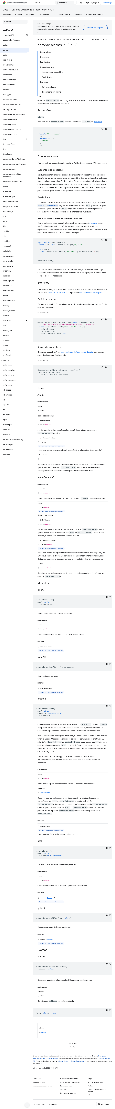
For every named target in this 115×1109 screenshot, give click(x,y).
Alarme (49, 898)
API (52, 9)
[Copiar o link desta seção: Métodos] (51, 583)
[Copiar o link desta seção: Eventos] (49, 950)
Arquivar (63, 1089)
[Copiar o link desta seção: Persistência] (52, 197)
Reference (41, 9)
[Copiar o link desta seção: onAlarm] (48, 956)
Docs (5, 9)
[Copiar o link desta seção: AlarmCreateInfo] (57, 477)
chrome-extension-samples (90, 292)
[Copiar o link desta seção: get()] (44, 841)
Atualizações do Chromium (70, 1082)
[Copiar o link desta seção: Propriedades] (50, 401)
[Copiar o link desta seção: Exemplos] (51, 283)
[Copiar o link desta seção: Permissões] (54, 110)
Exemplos (78, 15)
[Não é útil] (106, 39)
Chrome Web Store (93, 15)
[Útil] (102, 39)
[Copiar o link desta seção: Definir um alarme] (58, 299)
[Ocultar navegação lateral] (27, 1105)
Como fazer (44, 15)
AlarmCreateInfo (45, 792)
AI (54, 15)
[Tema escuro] (102, 129)
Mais (36, 3)
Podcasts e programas (68, 1093)
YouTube (91, 1086)
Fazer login (107, 3)
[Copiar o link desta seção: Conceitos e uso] (60, 156)
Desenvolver (31, 15)
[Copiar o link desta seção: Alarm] (46, 395)
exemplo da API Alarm (57, 292)
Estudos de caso (66, 1086)
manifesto (98, 122)
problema (93, 223)
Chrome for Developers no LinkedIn (97, 1090)
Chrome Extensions (22, 9)
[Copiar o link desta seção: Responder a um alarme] (64, 347)
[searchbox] (15, 22)
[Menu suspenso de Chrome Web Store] (103, 14)
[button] (14, 360)
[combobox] (66, 3)
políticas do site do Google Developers (71, 1061)
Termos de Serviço (39, 1104)
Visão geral (7, 15)
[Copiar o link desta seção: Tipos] (46, 388)
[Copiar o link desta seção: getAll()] (47, 908)
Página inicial (42, 39)
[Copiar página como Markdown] (72, 45)
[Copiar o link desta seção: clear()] (46, 590)
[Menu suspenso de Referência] (70, 14)
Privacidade (52, 1104)
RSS (89, 1095)
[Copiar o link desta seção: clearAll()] (48, 657)
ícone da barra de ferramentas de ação (77, 352)
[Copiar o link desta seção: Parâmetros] (49, 620)
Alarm (48, 855)
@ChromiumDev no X (95, 1082)
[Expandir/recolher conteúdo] (53, 53)
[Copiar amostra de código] (106, 129)
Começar (18, 15)
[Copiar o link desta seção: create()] (48, 699)
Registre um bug (39, 1082)
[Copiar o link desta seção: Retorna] (46, 641)
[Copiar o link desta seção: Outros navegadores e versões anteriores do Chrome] (84, 218)
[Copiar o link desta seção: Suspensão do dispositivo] (66, 170)
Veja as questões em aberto (42, 1086)
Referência (63, 15)
